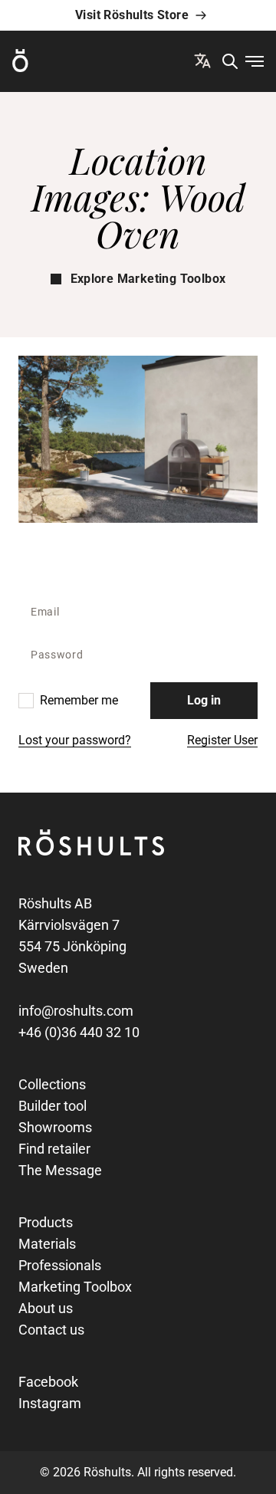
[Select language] (202, 60)
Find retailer (54, 1149)
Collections (52, 1084)
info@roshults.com (75, 1011)
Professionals (59, 1265)
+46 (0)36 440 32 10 (79, 1032)
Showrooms (55, 1127)
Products (45, 1222)
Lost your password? (74, 740)
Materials (47, 1244)
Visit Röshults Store (132, 15)
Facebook (48, 1382)
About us (45, 1308)
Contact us (51, 1330)
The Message (60, 1170)
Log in (204, 700)
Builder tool (52, 1106)
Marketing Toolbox (75, 1287)
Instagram (49, 1403)
